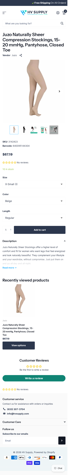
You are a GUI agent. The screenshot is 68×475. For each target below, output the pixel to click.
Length (6, 211)
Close (34, 422)
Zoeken (62, 23)
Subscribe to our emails (15, 433)
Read (8, 267)
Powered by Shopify (44, 452)
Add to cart (40, 229)
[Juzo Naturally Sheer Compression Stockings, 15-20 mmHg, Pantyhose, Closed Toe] (19, 300)
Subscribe (61, 440)
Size (5, 177)
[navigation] (14, 130)
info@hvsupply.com (18, 413)
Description (10, 241)
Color (6, 194)
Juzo (14, 55)
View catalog (4, 12)
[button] (9, 162)
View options (19, 345)
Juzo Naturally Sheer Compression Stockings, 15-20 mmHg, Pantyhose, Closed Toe (18, 329)
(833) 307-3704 (16, 409)
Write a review (34, 378)
